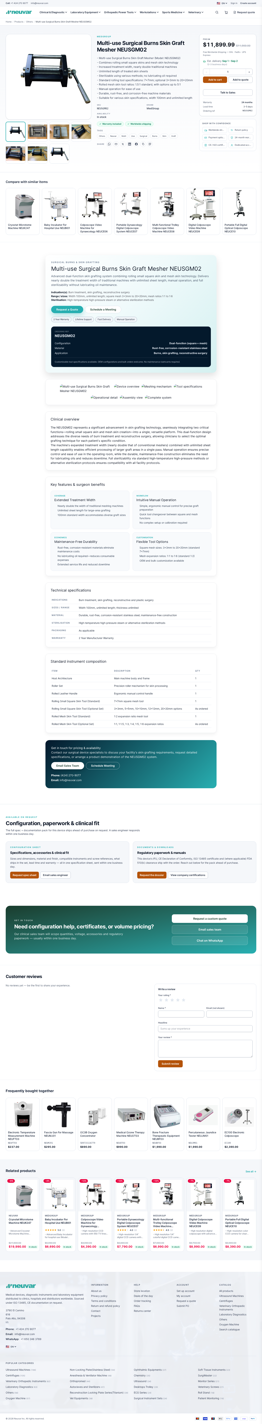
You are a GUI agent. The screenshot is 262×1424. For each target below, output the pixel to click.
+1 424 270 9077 (17, 3)
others (102, 136)
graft (173, 136)
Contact (95, 1310)
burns (154, 136)
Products (18, 21)
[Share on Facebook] (136, 144)
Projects (96, 1315)
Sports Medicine (172, 12)
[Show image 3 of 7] (59, 132)
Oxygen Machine (229, 1324)
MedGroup (104, 36)
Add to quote (240, 79)
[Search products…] (216, 12)
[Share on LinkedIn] (129, 144)
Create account (248, 3)
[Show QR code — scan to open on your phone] (150, 144)
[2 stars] (166, 1000)
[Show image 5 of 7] (15, 154)
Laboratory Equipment (84, 12)
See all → (251, 1171)
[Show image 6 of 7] (37, 154)
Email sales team (210, 929)
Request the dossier (152, 875)
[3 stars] (172, 1000)
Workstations (148, 12)
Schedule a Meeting (103, 309)
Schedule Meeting (103, 765)
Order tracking (142, 1300)
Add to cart (215, 79)
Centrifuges (226, 1300)
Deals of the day (143, 1295)
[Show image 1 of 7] (15, 132)
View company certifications (188, 875)
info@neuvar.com (39, 3)
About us (96, 1290)
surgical (143, 136)
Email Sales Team (67, 765)
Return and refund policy (105, 1305)
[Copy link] (143, 144)
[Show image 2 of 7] (37, 132)
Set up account (185, 1290)
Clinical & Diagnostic (52, 12)
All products (226, 1290)
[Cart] (226, 12)
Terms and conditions (103, 1300)
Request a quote (186, 1300)
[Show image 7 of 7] (59, 154)
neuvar (113, 136)
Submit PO (183, 1305)
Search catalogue (229, 1329)
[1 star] (160, 1000)
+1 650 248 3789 (31, 1339)
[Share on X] (123, 144)
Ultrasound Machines (231, 1295)
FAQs (137, 1305)
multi (124, 136)
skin (164, 136)
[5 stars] (183, 1000)
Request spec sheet (24, 875)
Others (29, 21)
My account (183, 1295)
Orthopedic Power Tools (119, 12)
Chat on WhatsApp (210, 940)
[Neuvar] (20, 12)
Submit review (170, 1063)
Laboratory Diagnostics (232, 1314)
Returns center (142, 1310)
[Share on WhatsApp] (109, 144)
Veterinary (194, 12)
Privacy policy (99, 1295)
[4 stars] (178, 1000)
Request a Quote (67, 309)
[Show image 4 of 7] (81, 132)
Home (9, 21)
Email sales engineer (55, 875)
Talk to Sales (227, 92)
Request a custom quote (210, 918)
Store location (142, 1290)
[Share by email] (116, 144)
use (133, 136)
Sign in (234, 3)
